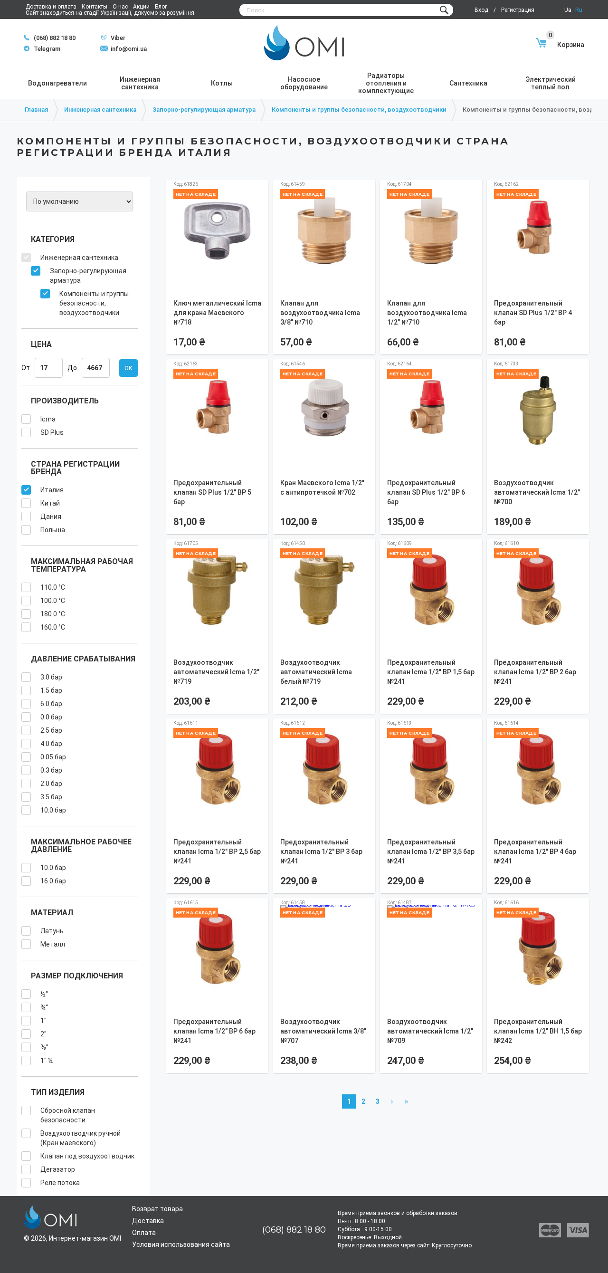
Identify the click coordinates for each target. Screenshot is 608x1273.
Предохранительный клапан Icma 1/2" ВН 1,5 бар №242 (538, 1031)
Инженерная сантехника (140, 83)
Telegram (42, 49)
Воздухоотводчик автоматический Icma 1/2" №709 (430, 1031)
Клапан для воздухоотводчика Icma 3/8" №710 (320, 312)
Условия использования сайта (181, 1244)
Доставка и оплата (51, 7)
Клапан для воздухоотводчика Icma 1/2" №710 (427, 312)
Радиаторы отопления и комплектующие (386, 83)
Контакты (94, 7)
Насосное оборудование (304, 83)
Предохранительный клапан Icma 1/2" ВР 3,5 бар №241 (431, 851)
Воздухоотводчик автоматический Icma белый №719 (316, 672)
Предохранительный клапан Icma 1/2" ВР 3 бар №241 (321, 851)
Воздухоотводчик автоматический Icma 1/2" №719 (216, 672)
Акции (141, 7)
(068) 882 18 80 (55, 38)
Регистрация (517, 10)
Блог (161, 7)
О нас (120, 7)
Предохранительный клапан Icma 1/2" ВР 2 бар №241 (535, 672)
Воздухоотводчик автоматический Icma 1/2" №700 (537, 492)
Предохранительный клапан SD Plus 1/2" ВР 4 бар (533, 312)
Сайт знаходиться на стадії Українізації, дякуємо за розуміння (110, 13)
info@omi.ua (129, 49)
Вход (481, 10)
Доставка (148, 1221)
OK (128, 368)
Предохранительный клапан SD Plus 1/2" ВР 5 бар (212, 492)
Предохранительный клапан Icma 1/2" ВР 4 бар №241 (535, 851)
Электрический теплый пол (550, 83)
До (72, 368)
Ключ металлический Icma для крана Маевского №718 (217, 312)
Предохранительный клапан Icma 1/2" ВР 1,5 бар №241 (431, 672)
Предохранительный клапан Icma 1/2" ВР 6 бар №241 (214, 1031)
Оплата (144, 1232)
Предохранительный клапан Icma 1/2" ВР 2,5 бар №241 (217, 851)
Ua (567, 10)
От (25, 368)
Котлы (222, 83)
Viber (113, 38)
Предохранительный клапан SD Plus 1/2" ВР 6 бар (426, 492)
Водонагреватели (57, 83)
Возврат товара (157, 1209)
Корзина (566, 44)
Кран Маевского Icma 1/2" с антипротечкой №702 (322, 487)
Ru (578, 10)
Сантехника (468, 83)
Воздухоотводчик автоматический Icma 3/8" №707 (323, 1031)
